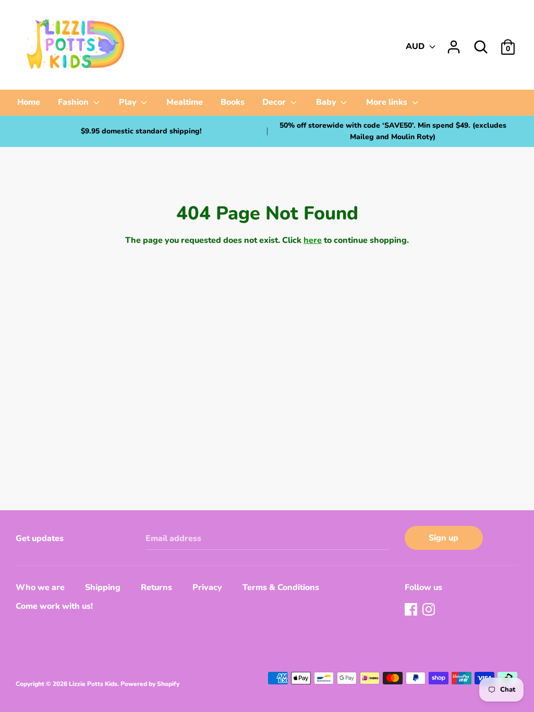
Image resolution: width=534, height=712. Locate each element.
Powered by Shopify (149, 684)
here (313, 240)
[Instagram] (429, 610)
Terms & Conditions (280, 587)
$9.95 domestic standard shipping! (141, 131)
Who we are (40, 587)
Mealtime (184, 102)
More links (387, 102)
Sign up (443, 538)
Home (28, 102)
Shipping (102, 587)
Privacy (207, 587)
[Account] (453, 42)
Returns (156, 587)
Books (233, 102)
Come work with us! (54, 606)
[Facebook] (412, 610)
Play (129, 102)
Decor (275, 102)
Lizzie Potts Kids (93, 684)
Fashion (74, 102)
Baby (327, 102)
